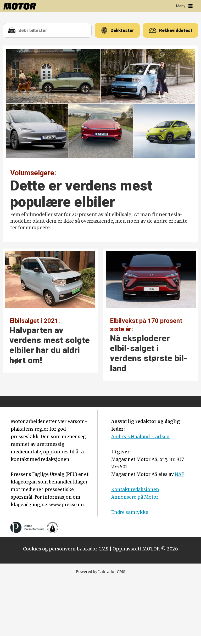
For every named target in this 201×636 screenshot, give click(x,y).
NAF (179, 474)
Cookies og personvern (49, 549)
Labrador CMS (92, 549)
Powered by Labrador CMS (100, 571)
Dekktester (122, 30)
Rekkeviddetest (175, 30)
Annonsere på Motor (134, 497)
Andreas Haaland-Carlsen (140, 437)
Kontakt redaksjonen (135, 489)
